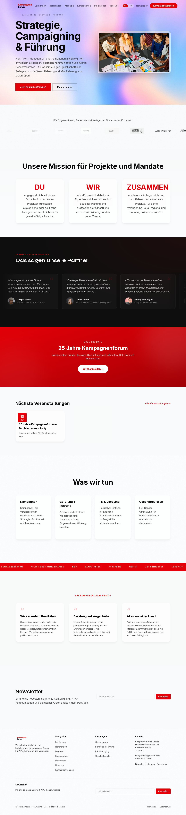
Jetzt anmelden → (93, 368)
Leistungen (40, 5)
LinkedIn (139, 764)
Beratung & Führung (104, 746)
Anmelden (163, 696)
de (125, 6)
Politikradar (100, 5)
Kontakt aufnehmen (163, 5)
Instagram (150, 764)
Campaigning (101, 742)
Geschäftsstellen (103, 756)
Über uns (114, 5)
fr (131, 6)
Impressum (151, 807)
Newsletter (141, 5)
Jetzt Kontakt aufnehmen (33, 87)
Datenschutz (165, 807)
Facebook (162, 764)
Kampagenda (84, 5)
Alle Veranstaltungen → (158, 403)
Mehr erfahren (64, 87)
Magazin (69, 5)
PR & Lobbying (102, 751)
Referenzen (55, 5)
